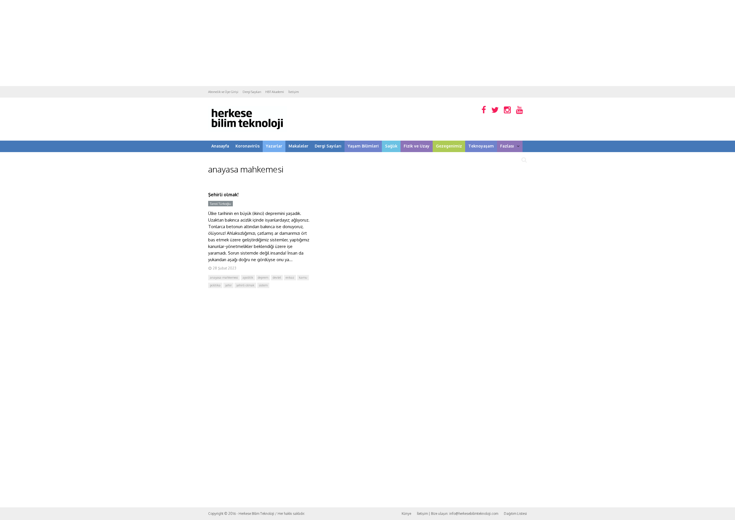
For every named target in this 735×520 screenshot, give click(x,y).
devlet (277, 277)
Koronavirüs (247, 145)
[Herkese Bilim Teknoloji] (247, 131)
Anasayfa (220, 145)
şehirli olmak (245, 285)
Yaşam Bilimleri (363, 145)
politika (215, 285)
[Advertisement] (367, 43)
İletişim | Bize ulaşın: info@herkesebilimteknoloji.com (457, 513)
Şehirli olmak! (223, 194)
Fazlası (507, 145)
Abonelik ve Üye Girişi (223, 92)
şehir (228, 285)
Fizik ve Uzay (417, 145)
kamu (303, 277)
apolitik (248, 277)
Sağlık (391, 145)
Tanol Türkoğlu (220, 204)
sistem (263, 285)
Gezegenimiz (449, 145)
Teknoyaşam (481, 145)
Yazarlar (274, 145)
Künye (406, 513)
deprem (263, 277)
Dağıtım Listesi (515, 513)
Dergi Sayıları (252, 92)
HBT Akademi (274, 92)
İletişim (293, 92)
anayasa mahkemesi (224, 277)
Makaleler (298, 145)
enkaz (290, 277)
